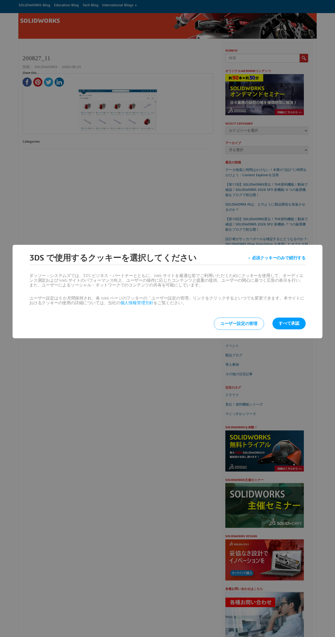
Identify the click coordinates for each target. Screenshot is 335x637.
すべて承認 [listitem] (289, 323)
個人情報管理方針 (136, 303)
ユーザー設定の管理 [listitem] (239, 324)
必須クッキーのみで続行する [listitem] (279, 258)
